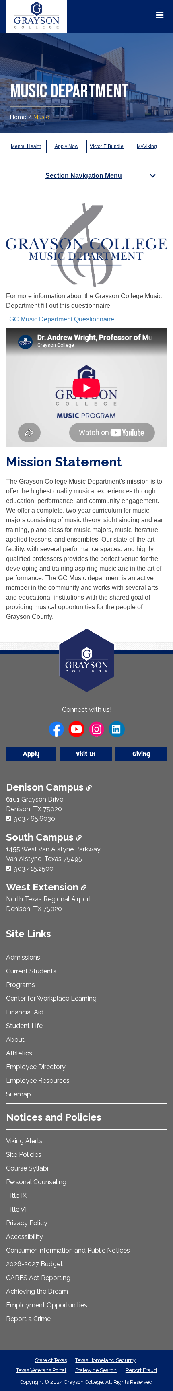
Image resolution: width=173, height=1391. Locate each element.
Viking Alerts (24, 1141)
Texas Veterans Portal (41, 1370)
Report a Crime (28, 1319)
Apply (31, 754)
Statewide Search (96, 1370)
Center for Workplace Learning (51, 998)
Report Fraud (141, 1370)
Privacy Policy (26, 1223)
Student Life (24, 1026)
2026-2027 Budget (34, 1264)
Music (41, 116)
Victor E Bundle (107, 146)
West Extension (43, 887)
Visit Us (85, 754)
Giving (141, 754)
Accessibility (24, 1237)
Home (18, 116)
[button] (154, 1351)
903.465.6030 (34, 818)
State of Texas (51, 1360)
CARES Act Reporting (38, 1278)
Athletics (19, 1053)
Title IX (16, 1195)
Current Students (31, 971)
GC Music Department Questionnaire (61, 319)
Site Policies (23, 1154)
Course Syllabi (27, 1168)
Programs (20, 985)
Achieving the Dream (37, 1291)
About (15, 1039)
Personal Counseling (36, 1182)
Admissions (23, 957)
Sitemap (18, 1094)
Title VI (16, 1209)
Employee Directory (36, 1067)
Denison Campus (46, 787)
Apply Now (66, 146)
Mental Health (26, 146)
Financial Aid (24, 1012)
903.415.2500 (34, 868)
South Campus (41, 837)
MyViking (147, 146)
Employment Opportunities (46, 1305)
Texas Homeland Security (105, 1360)
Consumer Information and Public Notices (68, 1250)
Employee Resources (38, 1080)
